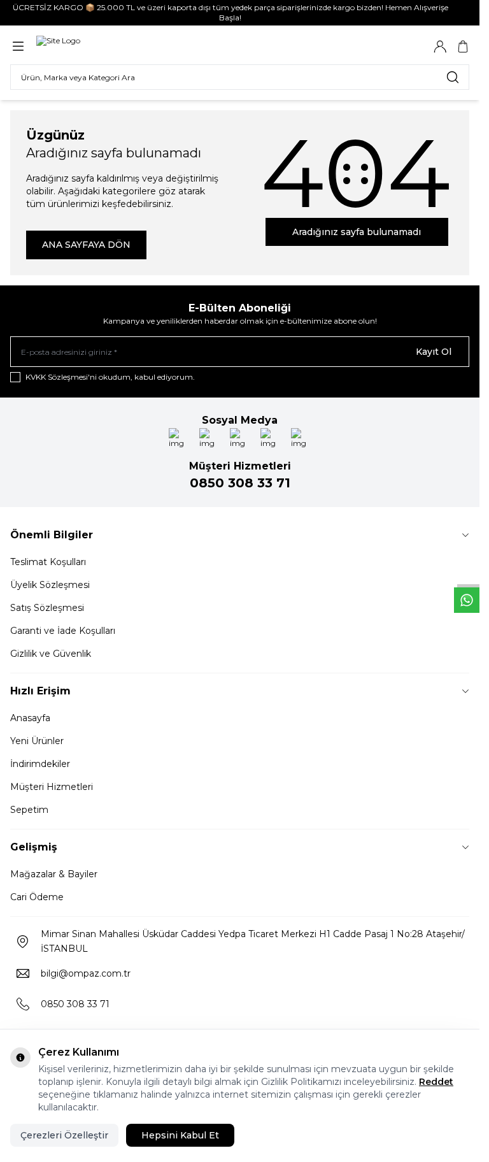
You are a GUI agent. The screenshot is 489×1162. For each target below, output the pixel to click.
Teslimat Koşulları (48, 562)
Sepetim (29, 809)
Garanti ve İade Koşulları (62, 630)
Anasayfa (30, 718)
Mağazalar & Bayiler (53, 874)
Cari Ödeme (37, 897)
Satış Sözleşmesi (47, 607)
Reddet (436, 1081)
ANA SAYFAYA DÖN (86, 244)
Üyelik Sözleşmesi (50, 585)
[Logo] (58, 46)
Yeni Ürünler (37, 741)
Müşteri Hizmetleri (51, 787)
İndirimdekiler (40, 764)
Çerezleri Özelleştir (64, 1135)
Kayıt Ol (433, 351)
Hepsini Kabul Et (180, 1135)
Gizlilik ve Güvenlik (50, 653)
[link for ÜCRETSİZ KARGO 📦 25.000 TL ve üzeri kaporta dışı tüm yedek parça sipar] (239, 12)
